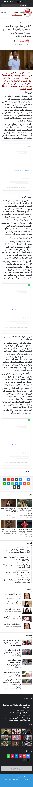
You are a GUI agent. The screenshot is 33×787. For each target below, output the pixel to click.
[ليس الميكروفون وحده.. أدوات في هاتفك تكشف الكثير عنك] (27, 737)
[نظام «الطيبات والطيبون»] (27, 619)
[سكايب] (20, 483)
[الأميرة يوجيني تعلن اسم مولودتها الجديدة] (27, 674)
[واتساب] (12, 483)
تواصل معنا (8, 779)
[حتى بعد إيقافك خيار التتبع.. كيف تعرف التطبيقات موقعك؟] (16, 737)
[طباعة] (14, 487)
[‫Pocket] (24, 483)
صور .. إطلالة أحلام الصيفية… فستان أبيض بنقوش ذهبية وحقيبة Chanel (13, 663)
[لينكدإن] (20, 479)
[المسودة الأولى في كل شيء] (27, 596)
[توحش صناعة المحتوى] (27, 611)
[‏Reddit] (8, 479)
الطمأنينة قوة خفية (14, 602)
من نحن (21, 779)
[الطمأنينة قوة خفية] (27, 604)
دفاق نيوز (21, 41)
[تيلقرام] (8, 483)
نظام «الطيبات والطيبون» (12, 617)
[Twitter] (20, 1)
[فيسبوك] (28, 479)
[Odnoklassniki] (28, 483)
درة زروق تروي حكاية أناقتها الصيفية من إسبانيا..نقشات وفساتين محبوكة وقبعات (25, 531)
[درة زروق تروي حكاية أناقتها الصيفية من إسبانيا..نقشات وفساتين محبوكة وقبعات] (24, 524)
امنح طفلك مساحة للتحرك (12, 624)
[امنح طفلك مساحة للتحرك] (27, 626)
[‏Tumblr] (16, 479)
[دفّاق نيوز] (19, 12)
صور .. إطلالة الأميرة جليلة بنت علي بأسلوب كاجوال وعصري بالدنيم (12, 642)
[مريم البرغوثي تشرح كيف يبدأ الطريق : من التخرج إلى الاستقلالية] (6, 731)
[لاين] (4, 483)
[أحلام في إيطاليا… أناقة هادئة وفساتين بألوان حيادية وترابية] (8, 524)
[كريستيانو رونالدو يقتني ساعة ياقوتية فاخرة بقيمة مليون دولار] (27, 731)
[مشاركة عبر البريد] (18, 487)
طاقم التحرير (15, 779)
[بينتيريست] (12, 479)
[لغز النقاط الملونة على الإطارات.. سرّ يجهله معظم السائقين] (6, 737)
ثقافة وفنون (22, 22)
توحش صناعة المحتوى (13, 609)
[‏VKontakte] (4, 479)
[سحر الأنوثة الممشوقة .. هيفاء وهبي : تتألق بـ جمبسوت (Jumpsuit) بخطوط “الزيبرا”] (8, 503)
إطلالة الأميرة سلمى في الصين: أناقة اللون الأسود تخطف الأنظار (12, 652)
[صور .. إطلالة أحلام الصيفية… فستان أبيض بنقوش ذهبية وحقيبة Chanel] (27, 662)
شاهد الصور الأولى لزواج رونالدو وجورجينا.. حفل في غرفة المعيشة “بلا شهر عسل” (11, 683)
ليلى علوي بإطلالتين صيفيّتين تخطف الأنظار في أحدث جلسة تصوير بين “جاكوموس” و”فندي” (24, 511)
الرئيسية (28, 22)
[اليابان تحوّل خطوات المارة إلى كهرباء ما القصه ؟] (27, 743)
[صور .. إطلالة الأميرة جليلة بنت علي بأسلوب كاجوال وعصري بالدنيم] (27, 642)
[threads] (17, 1)
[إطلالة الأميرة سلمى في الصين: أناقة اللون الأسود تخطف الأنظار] (27, 652)
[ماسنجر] (16, 483)
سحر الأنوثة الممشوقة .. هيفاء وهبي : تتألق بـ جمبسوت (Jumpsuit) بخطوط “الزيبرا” (8, 511)
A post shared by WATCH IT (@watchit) (16, 187)
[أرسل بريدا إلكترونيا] (14, 41)
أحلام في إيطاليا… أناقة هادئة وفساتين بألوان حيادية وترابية (9, 530)
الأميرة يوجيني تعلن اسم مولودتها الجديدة (12, 673)
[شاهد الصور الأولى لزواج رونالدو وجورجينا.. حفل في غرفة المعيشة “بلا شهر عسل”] (27, 682)
